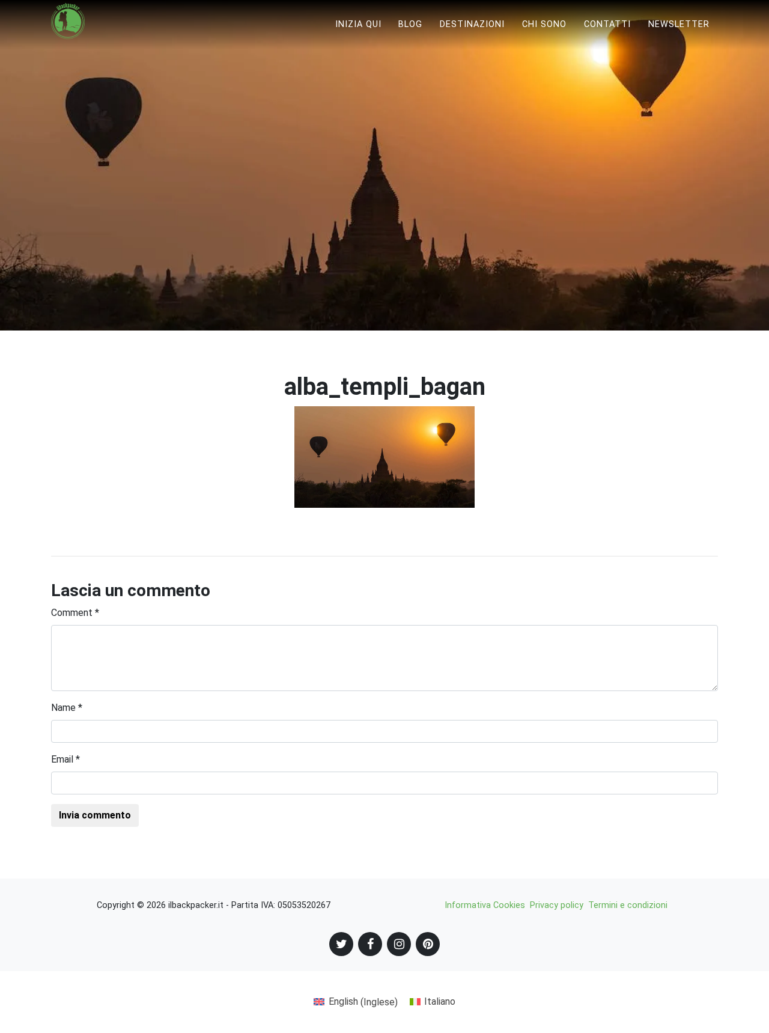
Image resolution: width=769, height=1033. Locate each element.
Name (66, 707)
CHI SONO (544, 24)
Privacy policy (556, 905)
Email (65, 759)
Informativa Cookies (485, 905)
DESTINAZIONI (472, 24)
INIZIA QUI (358, 24)
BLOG (410, 24)
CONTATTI (607, 24)
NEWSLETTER (679, 24)
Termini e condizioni (627, 905)
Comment (75, 612)
